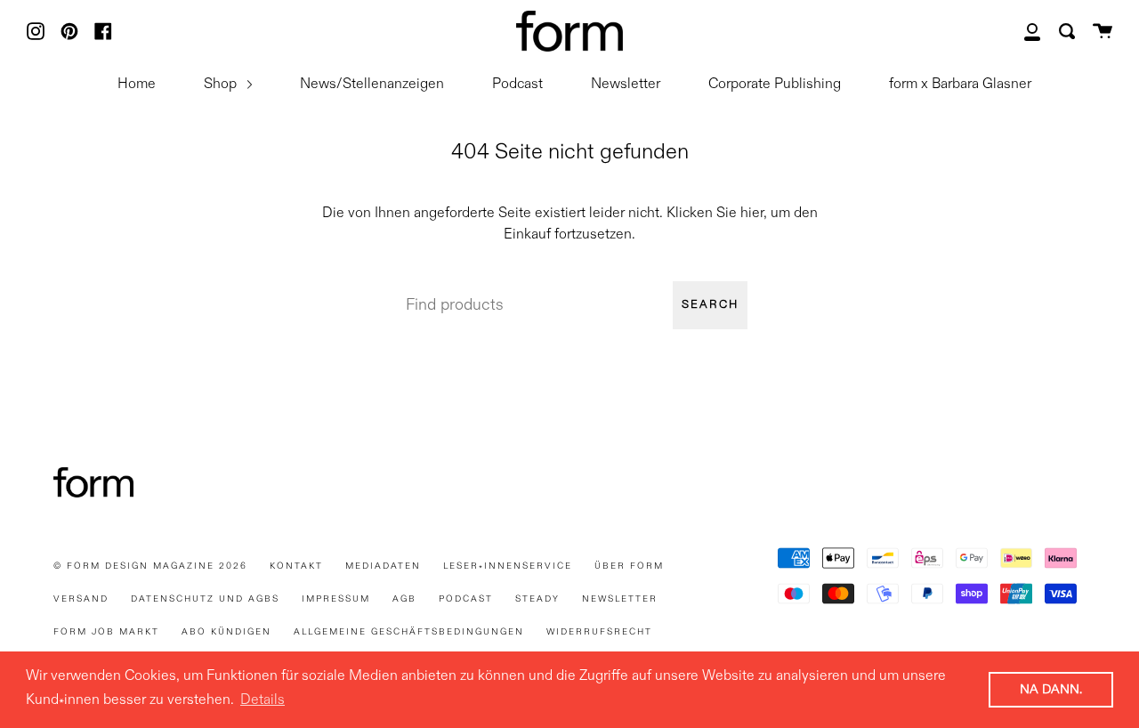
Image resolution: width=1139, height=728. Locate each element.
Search (710, 305)
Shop (222, 84)
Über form (629, 566)
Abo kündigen (226, 631)
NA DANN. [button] (1051, 690)
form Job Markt (106, 631)
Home (136, 84)
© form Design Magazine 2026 (150, 566)
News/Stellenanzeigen (372, 84)
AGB (404, 599)
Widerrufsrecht (599, 631)
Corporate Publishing (774, 84)
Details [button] (262, 700)
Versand (81, 599)
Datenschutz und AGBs (205, 599)
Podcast (517, 84)
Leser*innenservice (507, 566)
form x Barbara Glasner (960, 84)
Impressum (336, 599)
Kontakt (296, 566)
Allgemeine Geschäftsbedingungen (409, 631)
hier (751, 213)
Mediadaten (383, 566)
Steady (537, 599)
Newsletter (625, 84)
